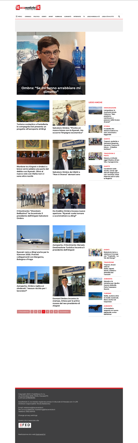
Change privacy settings (27, 415)
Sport (51, 16)
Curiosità (67, 16)
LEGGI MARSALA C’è (93, 16)
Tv (84, 16)
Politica (36, 16)
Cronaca (28, 16)
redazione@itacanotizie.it (33, 408)
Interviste (77, 16)
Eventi (44, 16)
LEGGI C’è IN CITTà (108, 16)
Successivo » (64, 312)
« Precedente (23, 312)
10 (56, 312)
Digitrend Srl (40, 434)
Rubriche (58, 16)
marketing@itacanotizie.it (45, 410)
